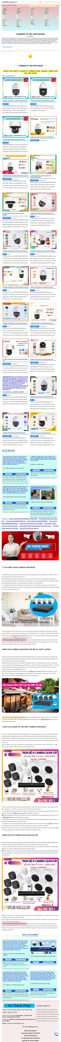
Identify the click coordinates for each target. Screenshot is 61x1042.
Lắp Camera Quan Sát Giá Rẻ (30, 1033)
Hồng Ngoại (32, 71)
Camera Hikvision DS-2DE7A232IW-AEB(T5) (15, 323)
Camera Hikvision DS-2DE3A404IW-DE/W (41, 359)
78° (27, 71)
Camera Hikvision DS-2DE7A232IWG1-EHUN (15, 100)
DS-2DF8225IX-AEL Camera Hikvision (13, 392)
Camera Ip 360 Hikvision (30, 34)
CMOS (29, 73)
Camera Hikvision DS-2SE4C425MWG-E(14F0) (15, 287)
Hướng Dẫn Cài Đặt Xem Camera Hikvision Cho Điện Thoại (35, 526)
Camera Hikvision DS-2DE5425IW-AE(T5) (41, 287)
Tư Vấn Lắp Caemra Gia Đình (30, 1038)
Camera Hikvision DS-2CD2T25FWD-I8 (37, 521)
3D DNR (15, 71)
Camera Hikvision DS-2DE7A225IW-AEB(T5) (15, 251)
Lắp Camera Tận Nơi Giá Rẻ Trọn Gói (13, 468)
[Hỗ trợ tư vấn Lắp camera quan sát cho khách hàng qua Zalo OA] (57, 1033)
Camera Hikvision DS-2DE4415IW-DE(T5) (41, 323)
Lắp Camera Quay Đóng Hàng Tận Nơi (13, 985)
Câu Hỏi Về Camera (30, 1035)
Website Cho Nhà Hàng (37, 464)
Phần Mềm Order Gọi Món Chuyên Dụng (14, 497)
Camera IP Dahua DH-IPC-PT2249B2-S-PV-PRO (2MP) (23, 519)
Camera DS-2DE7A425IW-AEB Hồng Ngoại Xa (16, 175)
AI (18, 71)
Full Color (38, 71)
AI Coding (51, 71)
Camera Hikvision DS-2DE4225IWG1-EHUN (42, 100)
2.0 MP (55, 71)
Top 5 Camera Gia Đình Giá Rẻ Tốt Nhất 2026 (43, 956)
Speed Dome (44, 71)
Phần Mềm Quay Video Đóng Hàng (40, 983)
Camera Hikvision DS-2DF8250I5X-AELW (41, 396)
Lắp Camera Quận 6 (30, 1030)
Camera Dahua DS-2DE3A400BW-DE (40, 433)
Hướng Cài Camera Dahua (30, 1040)
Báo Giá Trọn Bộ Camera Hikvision (29, 528)
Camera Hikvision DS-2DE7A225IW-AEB (14, 433)
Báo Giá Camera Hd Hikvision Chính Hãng (31, 523)
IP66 (11, 71)
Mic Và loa (6, 71)
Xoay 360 (34, 73)
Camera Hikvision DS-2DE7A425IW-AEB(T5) (42, 251)
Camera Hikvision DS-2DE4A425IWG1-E (14, 139)
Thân (26, 73)
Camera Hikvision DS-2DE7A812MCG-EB (41, 213)
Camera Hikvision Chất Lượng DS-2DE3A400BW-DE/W (40, 176)
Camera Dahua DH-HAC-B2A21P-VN (15, 521)
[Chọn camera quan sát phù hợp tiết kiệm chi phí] (57, 17)
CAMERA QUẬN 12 (9, 2)
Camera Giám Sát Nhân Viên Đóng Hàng (42, 502)
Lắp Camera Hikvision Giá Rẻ (8, 75)
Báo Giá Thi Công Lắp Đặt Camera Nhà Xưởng (14, 954)
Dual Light (23, 71)
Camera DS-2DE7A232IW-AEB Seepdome (41, 137)
